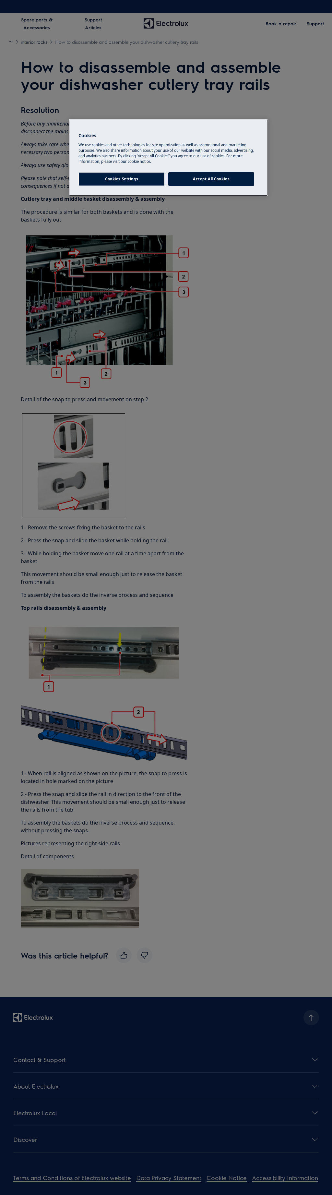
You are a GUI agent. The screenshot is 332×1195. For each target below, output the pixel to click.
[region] (168, 157)
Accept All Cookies (211, 178)
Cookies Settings (121, 178)
